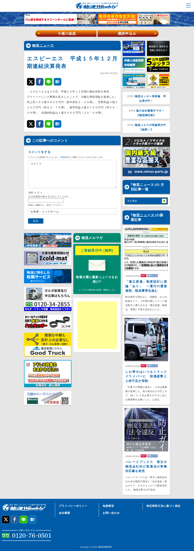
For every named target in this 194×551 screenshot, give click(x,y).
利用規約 (64, 157)
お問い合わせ (111, 512)
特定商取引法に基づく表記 (163, 505)
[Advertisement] (106, 325)
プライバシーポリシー (73, 505)
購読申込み (137, 33)
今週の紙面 (56, 33)
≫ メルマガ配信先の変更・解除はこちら (97, 290)
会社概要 (64, 512)
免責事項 (108, 505)
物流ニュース (43, 45)
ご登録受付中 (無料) (97, 250)
